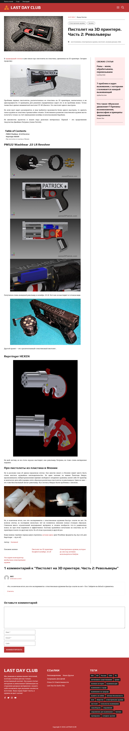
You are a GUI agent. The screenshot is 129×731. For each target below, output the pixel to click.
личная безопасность (115, 696)
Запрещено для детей (56, 679)
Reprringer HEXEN (12, 137)
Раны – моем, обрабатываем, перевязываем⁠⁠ (105, 69)
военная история (97, 684)
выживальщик (112, 684)
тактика (118, 712)
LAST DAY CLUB (26, 7)
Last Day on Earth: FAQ (56, 685)
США (119, 42)
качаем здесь (47, 535)
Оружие (91, 23)
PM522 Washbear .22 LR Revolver (18, 134)
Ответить (10, 591)
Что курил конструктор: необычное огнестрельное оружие (14, 559)
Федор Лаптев (82, 17)
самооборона (96, 708)
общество (100, 700)
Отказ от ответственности (58, 682)
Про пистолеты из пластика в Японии (17, 139)
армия (117, 680)
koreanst (14, 542)
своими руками (111, 42)
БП (97, 676)
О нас (18, 1)
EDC (92, 676)
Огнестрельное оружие (77, 23)
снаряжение (107, 708)
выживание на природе (100, 692)
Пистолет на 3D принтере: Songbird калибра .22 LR (42, 550)
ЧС (116, 676)
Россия (103, 676)
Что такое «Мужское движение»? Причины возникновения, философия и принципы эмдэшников (109, 109)
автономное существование (101, 680)
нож (92, 700)
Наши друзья (68, 675)
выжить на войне (97, 696)
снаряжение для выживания (102, 712)
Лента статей (8, 1)
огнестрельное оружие (90, 42)
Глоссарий (26, 1)
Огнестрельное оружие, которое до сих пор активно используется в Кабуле (73, 551)
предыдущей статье (14, 58)
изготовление (76, 42)
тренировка (95, 716)
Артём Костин (102, 95)
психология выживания (109, 704)
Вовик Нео (100, 118)
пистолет (101, 42)
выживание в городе (99, 688)
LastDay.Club (101, 75)
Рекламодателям (54, 675)
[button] (122, 7)
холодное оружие (108, 716)
